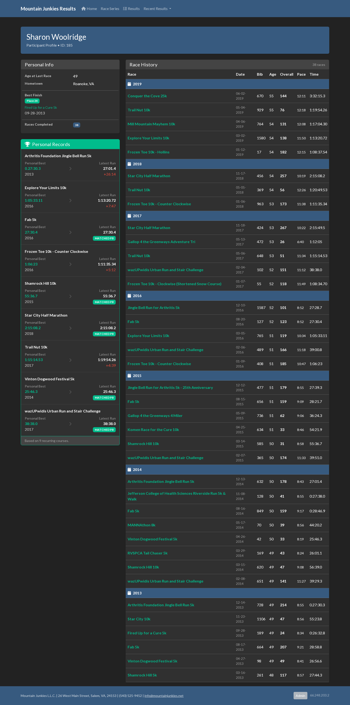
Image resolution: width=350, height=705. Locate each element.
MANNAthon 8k (141, 525)
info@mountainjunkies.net (164, 696)
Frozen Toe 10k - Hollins (149, 152)
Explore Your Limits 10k (148, 138)
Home (92, 8)
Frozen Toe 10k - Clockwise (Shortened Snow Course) (174, 283)
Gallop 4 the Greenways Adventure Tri (161, 241)
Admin (300, 696)
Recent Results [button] (156, 8)
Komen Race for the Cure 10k (153, 429)
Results (134, 8)
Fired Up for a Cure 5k (41, 107)
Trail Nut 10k (139, 110)
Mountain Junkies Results (48, 8)
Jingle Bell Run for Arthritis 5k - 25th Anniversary (170, 387)
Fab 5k (133, 321)
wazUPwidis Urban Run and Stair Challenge (165, 269)
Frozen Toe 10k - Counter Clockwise (159, 203)
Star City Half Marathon (149, 175)
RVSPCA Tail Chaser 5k (148, 553)
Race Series (110, 8)
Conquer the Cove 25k (147, 95)
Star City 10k (139, 619)
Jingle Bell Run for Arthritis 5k (154, 307)
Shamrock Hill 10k (143, 443)
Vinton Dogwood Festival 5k (152, 539)
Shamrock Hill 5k (142, 675)
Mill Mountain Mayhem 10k (151, 124)
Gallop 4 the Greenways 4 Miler (155, 415)
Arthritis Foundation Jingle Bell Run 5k (161, 481)
